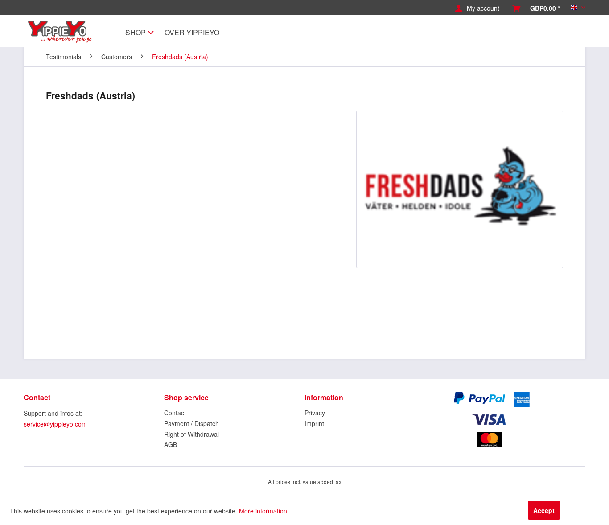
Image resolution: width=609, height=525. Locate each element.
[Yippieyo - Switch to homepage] (62, 32)
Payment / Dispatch (191, 423)
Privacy (314, 412)
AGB (170, 444)
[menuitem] (477, 8)
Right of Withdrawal (191, 434)
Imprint (314, 423)
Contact (175, 412)
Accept (544, 510)
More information (263, 510)
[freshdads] (459, 189)
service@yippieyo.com (55, 423)
